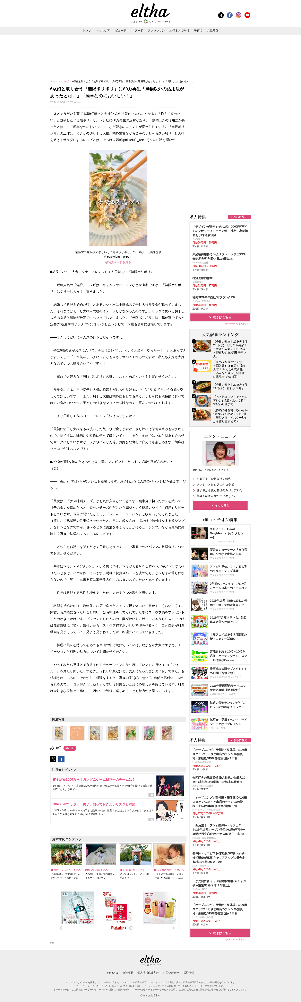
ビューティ (122, 30)
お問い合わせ (171, 972)
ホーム (54, 81)
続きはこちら (222, 317)
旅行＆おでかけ (179, 30)
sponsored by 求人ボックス (238, 323)
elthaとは (112, 972)
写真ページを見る (119, 262)
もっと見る (222, 505)
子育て (198, 30)
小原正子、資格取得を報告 (214, 478)
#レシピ (70, 748)
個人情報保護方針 (148, 972)
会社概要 (127, 972)
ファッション (156, 30)
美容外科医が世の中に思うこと (217, 496)
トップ (87, 30)
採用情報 (188, 972)
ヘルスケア (103, 30)
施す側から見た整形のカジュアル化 (219, 490)
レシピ (65, 81)
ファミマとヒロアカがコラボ (215, 484)
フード (139, 30)
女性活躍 (212, 30)
